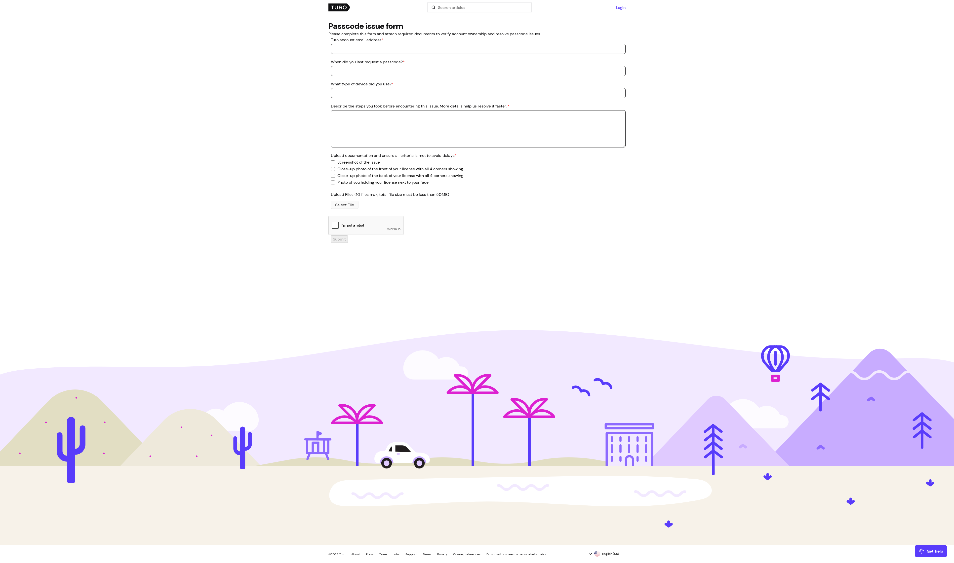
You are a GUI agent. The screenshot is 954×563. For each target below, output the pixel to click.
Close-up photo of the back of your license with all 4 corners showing (400, 175)
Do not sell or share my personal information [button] (516, 554)
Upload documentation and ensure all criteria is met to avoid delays (394, 155)
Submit (339, 239)
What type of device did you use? (362, 84)
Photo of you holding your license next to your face (383, 182)
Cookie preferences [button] (466, 554)
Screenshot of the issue (358, 162)
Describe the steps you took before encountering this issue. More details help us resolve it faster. (420, 106)
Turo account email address (357, 39)
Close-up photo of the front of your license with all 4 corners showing (400, 169)
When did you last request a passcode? (368, 62)
